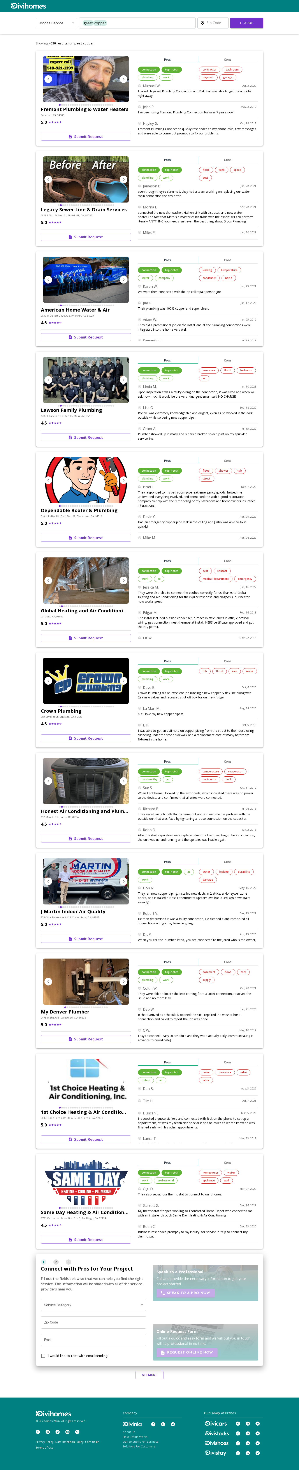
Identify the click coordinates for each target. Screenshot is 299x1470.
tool (243, 972)
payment (208, 77)
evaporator (235, 771)
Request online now (190, 1352)
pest (205, 178)
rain (234, 671)
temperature (229, 270)
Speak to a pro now (188, 1293)
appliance (209, 1180)
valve (243, 1072)
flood (206, 170)
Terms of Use (44, 1447)
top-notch (171, 69)
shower (223, 470)
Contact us (92, 1442)
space (237, 170)
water (145, 278)
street (207, 478)
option (146, 1080)
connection (149, 69)
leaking (207, 270)
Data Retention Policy (69, 1442)
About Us (129, 1432)
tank (222, 170)
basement (209, 972)
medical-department (216, 579)
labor (206, 1080)
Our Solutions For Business (140, 1442)
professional (166, 1180)
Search (246, 23)
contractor (209, 69)
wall (226, 1180)
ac (204, 378)
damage (208, 879)
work (166, 77)
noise (228, 278)
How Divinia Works (135, 1437)
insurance (209, 370)
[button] (93, 1305)
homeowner (210, 1172)
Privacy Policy (45, 1442)
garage (227, 77)
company (164, 278)
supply (207, 980)
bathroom (232, 69)
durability (244, 872)
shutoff (222, 571)
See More (149, 1375)
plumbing (147, 77)
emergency (245, 579)
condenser (209, 278)
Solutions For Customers (139, 1446)
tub (239, 470)
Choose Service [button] (51, 23)
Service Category (57, 1305)
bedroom (246, 370)
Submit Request (88, 136)
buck (229, 779)
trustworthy (149, 779)
